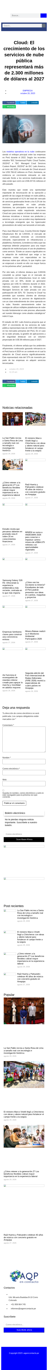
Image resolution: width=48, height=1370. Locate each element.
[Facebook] (12, 7)
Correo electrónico (11, 769)
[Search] (43, 15)
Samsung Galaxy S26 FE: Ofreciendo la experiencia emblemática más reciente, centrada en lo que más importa (12, 586)
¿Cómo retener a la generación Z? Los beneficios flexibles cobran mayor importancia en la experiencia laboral (11, 488)
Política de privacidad (24, 1358)
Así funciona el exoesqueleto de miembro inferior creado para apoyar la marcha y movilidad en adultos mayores (12, 681)
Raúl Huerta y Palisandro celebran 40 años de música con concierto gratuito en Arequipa (35, 489)
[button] (9, 102)
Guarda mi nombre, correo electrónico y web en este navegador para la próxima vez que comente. (23, 795)
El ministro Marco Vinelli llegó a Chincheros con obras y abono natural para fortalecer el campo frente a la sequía (35, 444)
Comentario (8, 725)
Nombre (6, 758)
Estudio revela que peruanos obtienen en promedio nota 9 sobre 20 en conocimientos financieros (12, 535)
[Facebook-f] (8, 1336)
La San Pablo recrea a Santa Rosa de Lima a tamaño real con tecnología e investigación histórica (12, 444)
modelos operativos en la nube (20, 152)
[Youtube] (35, 7)
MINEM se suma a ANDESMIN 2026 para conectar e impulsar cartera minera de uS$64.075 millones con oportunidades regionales (35, 541)
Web (4, 780)
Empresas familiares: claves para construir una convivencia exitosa (12, 635)
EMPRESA (28, 91)
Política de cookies (24, 1364)
